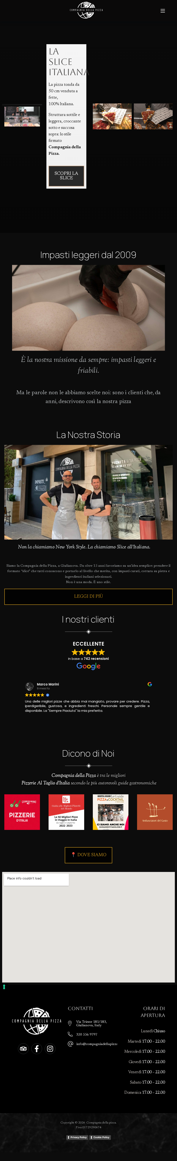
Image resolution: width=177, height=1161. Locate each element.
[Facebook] (36, 1048)
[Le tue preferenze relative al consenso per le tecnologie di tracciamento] (4, 987)
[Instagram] (50, 1048)
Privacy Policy (79, 1137)
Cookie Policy (101, 1137)
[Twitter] (23, 1048)
